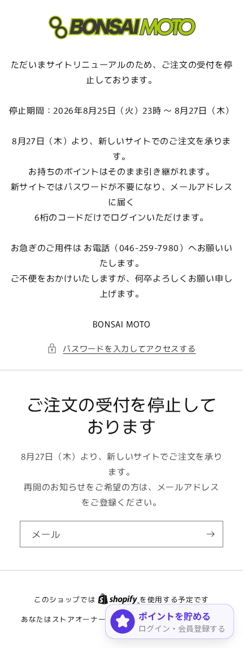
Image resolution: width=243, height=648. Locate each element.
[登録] (210, 534)
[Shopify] (119, 599)
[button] (121, 349)
